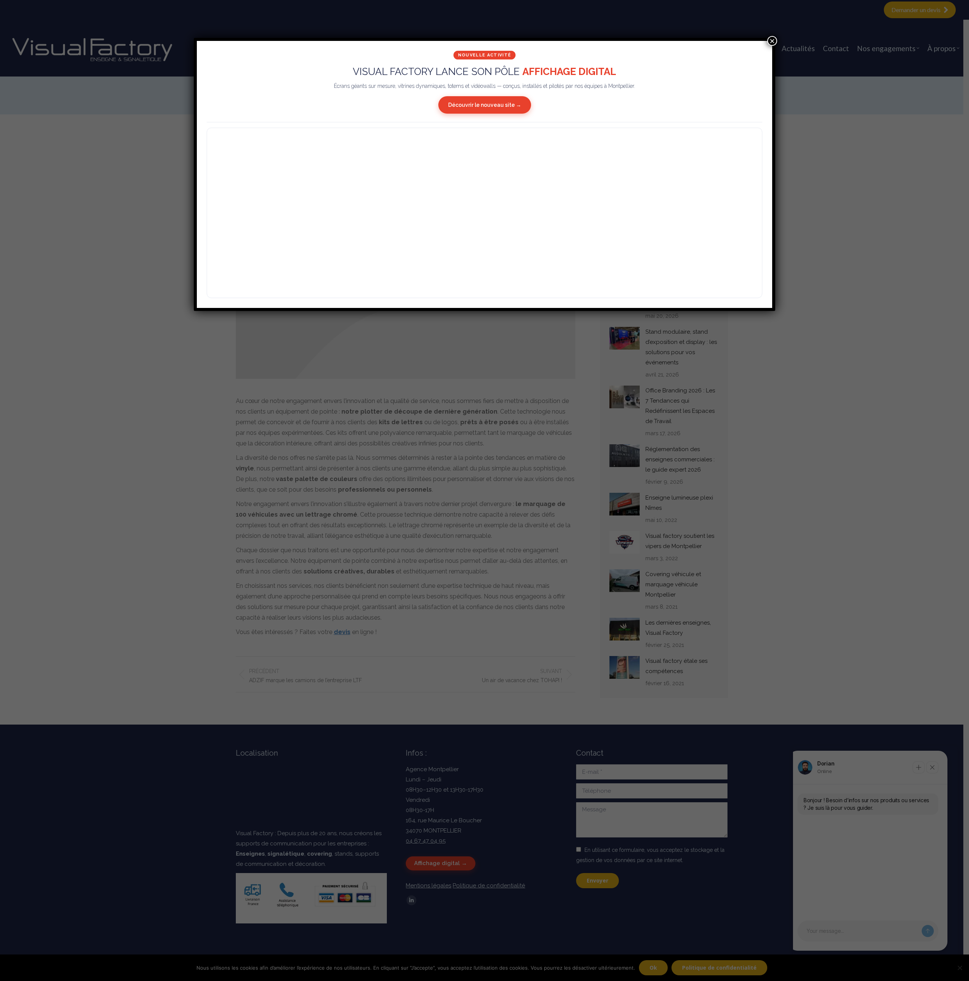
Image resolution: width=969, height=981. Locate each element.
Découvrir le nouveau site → (484, 105)
